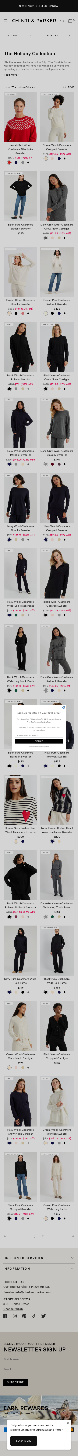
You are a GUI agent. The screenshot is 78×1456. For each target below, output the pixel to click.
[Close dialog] (63, 707)
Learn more (23, 1441)
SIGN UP (39, 741)
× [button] (68, 1423)
